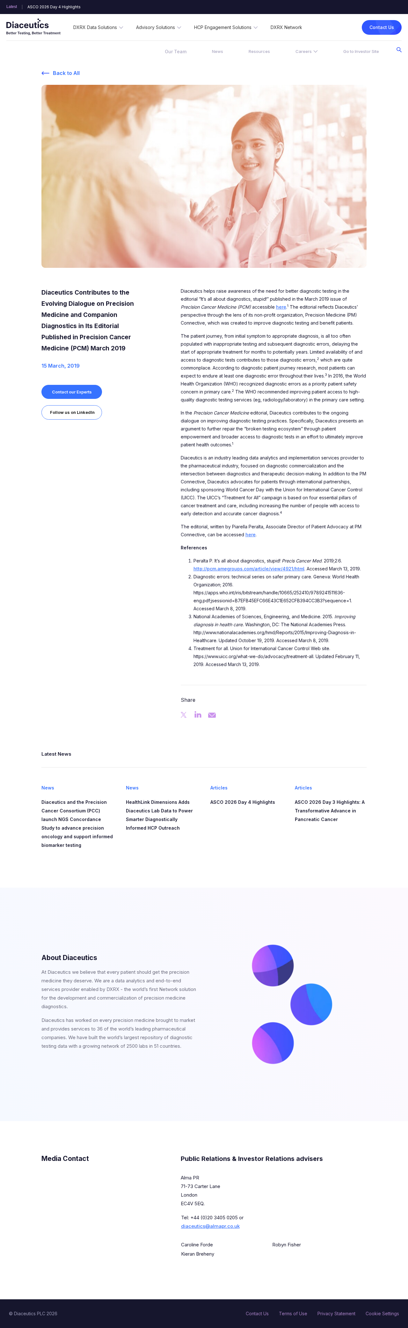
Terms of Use (293, 1313)
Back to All (66, 73)
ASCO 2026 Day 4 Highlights (54, 7)
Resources (259, 51)
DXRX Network (286, 27)
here (281, 307)
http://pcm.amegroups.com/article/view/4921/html (248, 568)
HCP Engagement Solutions (222, 27)
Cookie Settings (382, 1313)
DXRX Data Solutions (95, 27)
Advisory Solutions (155, 27)
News (217, 51)
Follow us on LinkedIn (72, 412)
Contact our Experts (72, 391)
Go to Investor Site (361, 51)
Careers (303, 51)
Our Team (175, 51)
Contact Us (381, 27)
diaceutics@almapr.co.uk (210, 1226)
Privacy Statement (336, 1313)
